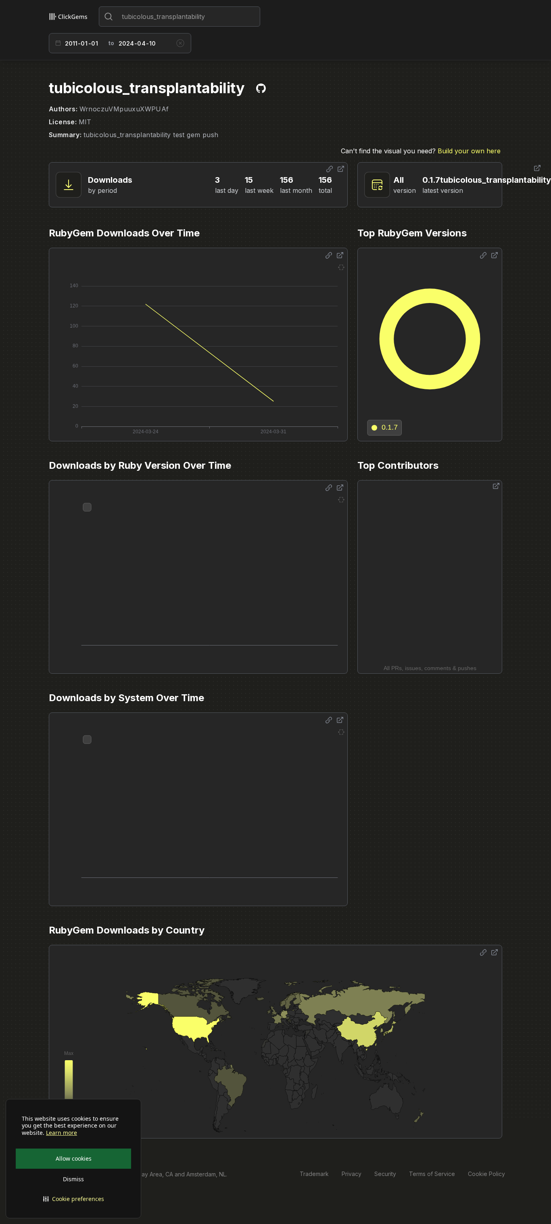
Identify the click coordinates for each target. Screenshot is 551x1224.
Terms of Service (432, 1173)
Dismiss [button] (73, 1179)
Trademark (314, 1173)
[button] (73, 1199)
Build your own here (469, 151)
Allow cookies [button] (74, 1158)
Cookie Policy (486, 1173)
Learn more (61, 1132)
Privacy (351, 1173)
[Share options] (330, 169)
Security (385, 1173)
